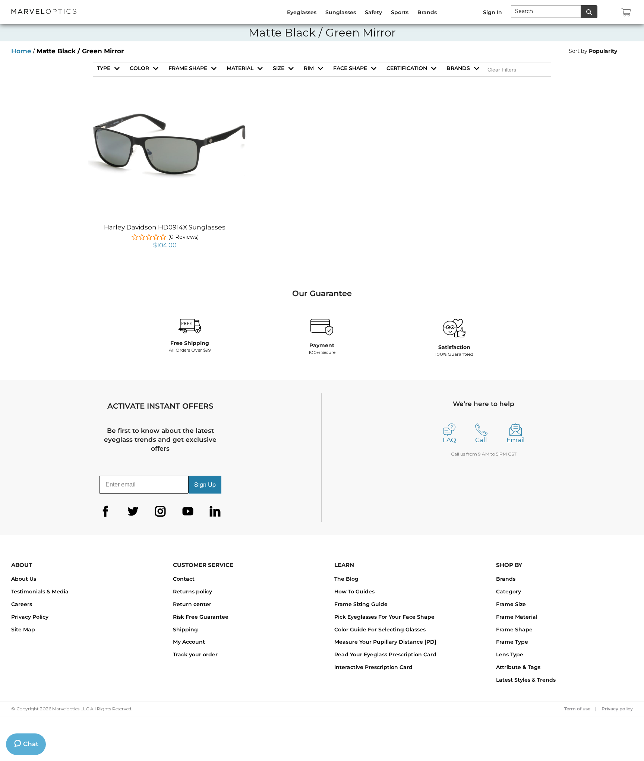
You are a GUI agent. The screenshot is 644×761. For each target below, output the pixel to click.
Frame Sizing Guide (361, 604)
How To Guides (354, 591)
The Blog (346, 578)
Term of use (577, 708)
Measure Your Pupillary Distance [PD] (385, 641)
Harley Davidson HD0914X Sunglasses (164, 227)
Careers (21, 604)
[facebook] (105, 511)
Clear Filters (501, 70)
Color (139, 68)
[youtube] (188, 511)
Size (278, 68)
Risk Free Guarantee (200, 616)
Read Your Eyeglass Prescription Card (385, 654)
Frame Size (511, 604)
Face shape (350, 68)
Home (21, 51)
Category (508, 591)
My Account (189, 641)
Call (481, 440)
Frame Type (512, 641)
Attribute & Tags (518, 667)
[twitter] (133, 511)
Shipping (185, 629)
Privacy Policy (29, 616)
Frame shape (187, 68)
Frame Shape (514, 629)
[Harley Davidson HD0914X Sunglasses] (165, 111)
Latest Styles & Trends (526, 679)
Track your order (195, 654)
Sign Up (205, 484)
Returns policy (192, 591)
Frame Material (516, 616)
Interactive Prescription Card (373, 667)
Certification (406, 68)
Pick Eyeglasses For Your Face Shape (384, 616)
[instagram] (160, 511)
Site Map (23, 629)
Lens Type (509, 654)
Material (240, 68)
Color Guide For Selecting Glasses (380, 629)
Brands (458, 68)
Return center (192, 604)
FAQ (449, 440)
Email (515, 440)
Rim (309, 68)
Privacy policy (617, 708)
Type (103, 68)
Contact (184, 578)
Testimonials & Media (40, 591)
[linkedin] (215, 511)
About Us (23, 578)
